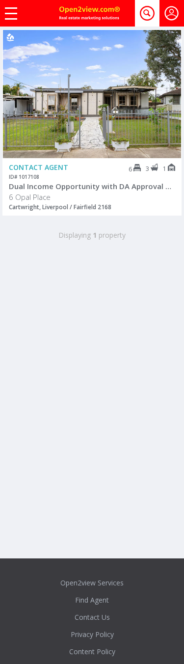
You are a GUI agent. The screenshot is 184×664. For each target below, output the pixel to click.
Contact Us (92, 617)
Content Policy (92, 651)
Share (167, 69)
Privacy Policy (92, 634)
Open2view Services (92, 582)
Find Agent (92, 600)
